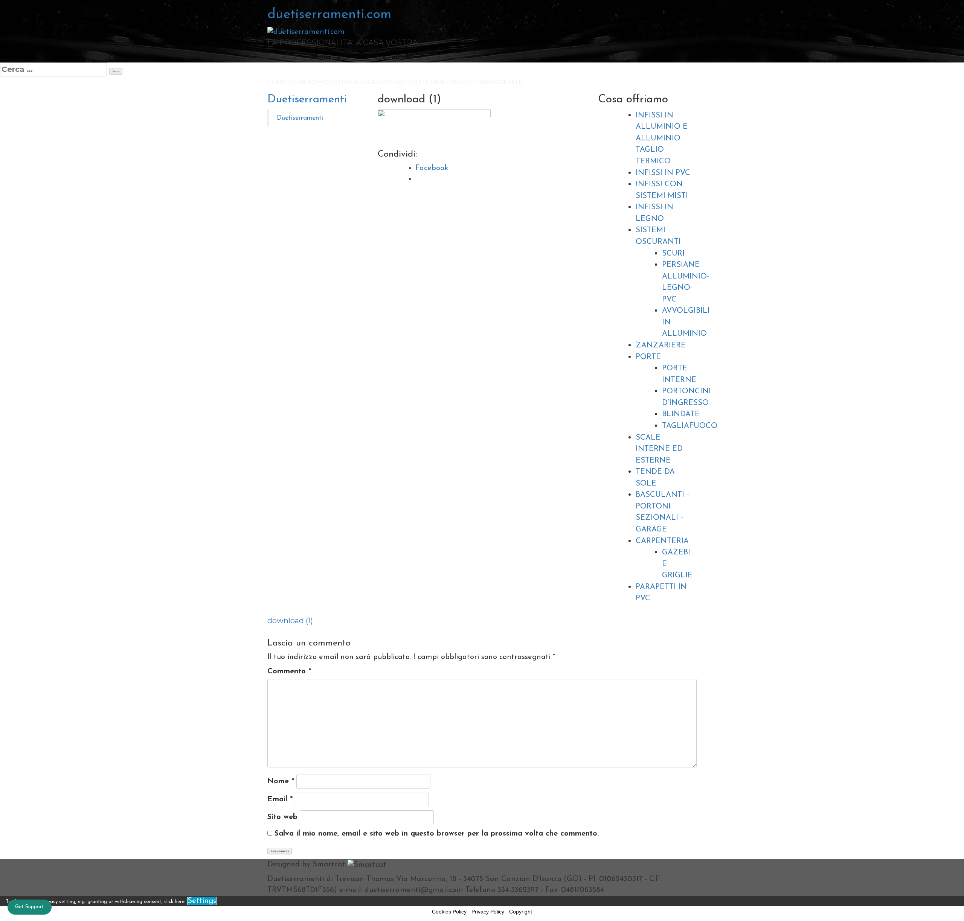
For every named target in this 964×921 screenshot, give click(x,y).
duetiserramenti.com (329, 14)
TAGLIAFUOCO (689, 426)
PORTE (648, 357)
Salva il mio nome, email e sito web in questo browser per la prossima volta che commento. (437, 833)
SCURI (673, 253)
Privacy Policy (487, 912)
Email (280, 799)
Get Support (29, 907)
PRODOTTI (331, 82)
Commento (289, 671)
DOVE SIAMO (476, 82)
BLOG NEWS (440, 82)
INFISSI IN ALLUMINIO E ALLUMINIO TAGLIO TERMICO (662, 138)
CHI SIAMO (300, 82)
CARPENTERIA (662, 541)
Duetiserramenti (307, 99)
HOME (276, 82)
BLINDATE (681, 414)
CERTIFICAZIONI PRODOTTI (384, 82)
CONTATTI (509, 82)
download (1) (290, 620)
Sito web (282, 817)
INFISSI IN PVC (663, 173)
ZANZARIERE (661, 345)
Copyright (520, 912)
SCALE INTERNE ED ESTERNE (659, 449)
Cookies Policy (449, 912)
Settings (202, 901)
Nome (280, 781)
